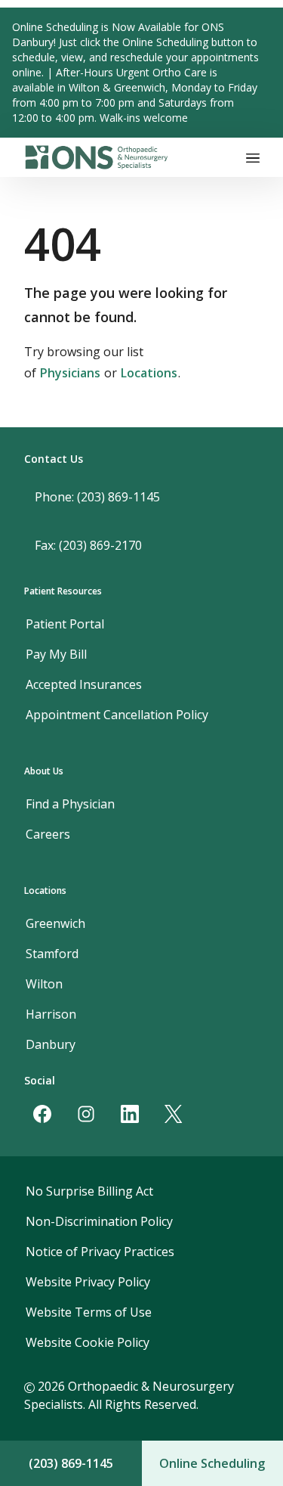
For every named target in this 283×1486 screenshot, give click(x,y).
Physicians (70, 373)
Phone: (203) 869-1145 (97, 497)
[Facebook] (42, 1114)
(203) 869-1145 (71, 1463)
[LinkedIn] (130, 1114)
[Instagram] (86, 1114)
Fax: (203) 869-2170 (88, 545)
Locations (149, 373)
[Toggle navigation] (253, 157)
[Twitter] (173, 1114)
